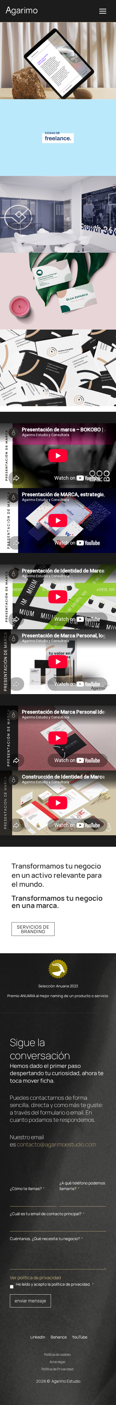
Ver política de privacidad (35, 1277)
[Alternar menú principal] (102, 11)
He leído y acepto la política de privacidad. (55, 1284)
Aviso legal (57, 1361)
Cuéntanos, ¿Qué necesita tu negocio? (46, 1238)
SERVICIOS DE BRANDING (33, 929)
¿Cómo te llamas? (27, 1188)
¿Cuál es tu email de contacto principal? (47, 1213)
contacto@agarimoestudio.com (56, 1144)
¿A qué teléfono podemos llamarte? (82, 1185)
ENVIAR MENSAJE (30, 1301)
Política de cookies (57, 1354)
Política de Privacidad (57, 1368)
